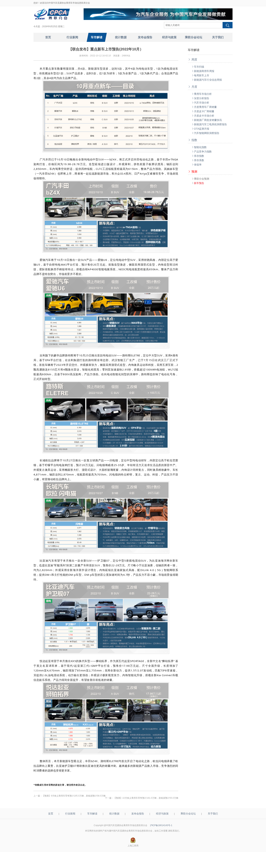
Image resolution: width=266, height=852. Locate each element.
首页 (50, 813)
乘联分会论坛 (188, 813)
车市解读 (92, 813)
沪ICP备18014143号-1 (161, 825)
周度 (192, 59)
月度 (192, 86)
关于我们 (213, 813)
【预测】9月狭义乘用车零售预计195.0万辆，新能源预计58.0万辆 (73, 796)
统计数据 (114, 813)
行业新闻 (70, 813)
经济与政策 (162, 813)
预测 (192, 171)
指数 (192, 140)
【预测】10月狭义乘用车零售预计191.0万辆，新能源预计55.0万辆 (146, 798)
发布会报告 (137, 813)
